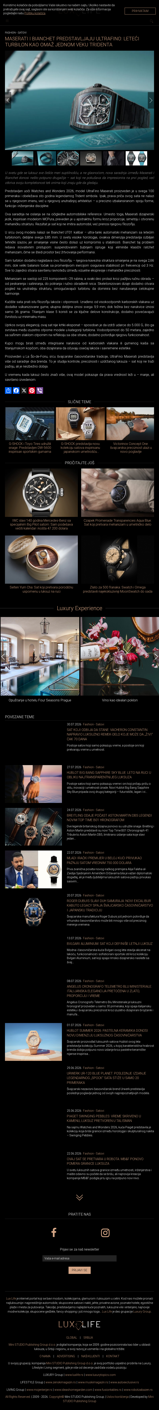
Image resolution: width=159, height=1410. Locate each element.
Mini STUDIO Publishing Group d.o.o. (32, 1344)
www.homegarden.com (73, 1389)
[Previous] (8, 100)
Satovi (22, 32)
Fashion (10, 32)
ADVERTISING (66, 1356)
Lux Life (11, 1298)
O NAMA (45, 1356)
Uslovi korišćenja (118, 1396)
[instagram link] (105, 1233)
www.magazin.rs (61, 1382)
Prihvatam (140, 11)
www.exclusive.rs (124, 1382)
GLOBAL (71, 1337)
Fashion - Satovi (93, 724)
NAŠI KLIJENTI (90, 1356)
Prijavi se (79, 1270)
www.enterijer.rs (39, 1389)
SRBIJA (88, 1337)
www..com (101, 1374)
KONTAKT (112, 1356)
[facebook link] (54, 1233)
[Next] (151, 100)
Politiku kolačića (34, 13)
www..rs (74, 1374)
